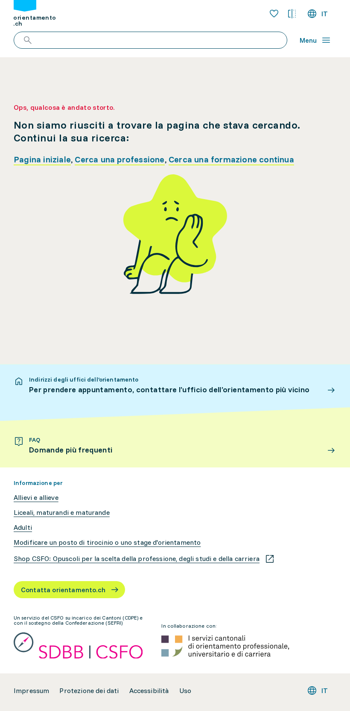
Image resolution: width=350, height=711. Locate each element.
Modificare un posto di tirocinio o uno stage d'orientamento (107, 542)
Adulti (23, 527)
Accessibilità (149, 691)
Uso (185, 691)
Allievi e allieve (36, 498)
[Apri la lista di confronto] (291, 13)
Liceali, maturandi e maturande (62, 512)
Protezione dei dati (89, 691)
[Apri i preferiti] (274, 13)
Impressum (31, 691)
